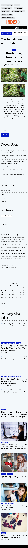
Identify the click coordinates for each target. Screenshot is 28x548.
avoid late (3, 230)
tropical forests (19, 256)
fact (19, 235)
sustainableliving (16, 253)
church (23, 230)
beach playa (8, 230)
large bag (17, 239)
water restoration (18, 258)
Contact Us (4, 194)
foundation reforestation (6, 237)
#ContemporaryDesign (18, 11)
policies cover (20, 244)
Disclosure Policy (6, 198)
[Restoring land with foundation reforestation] (14, 75)
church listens (4, 231)
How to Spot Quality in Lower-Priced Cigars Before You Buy (20, 35)
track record (11, 256)
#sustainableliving (7, 5)
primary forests (7, 247)
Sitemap (3, 201)
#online (17, 5)
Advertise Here (5, 190)
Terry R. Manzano (12, 65)
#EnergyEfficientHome (8, 17)
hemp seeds (14, 237)
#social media (18, 8)
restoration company (18, 247)
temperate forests (4, 256)
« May (3, 303)
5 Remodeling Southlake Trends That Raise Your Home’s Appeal (14, 348)
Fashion (3, 409)
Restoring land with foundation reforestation (14, 59)
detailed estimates (22, 231)
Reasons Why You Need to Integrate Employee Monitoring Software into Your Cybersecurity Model (13, 169)
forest (21, 235)
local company (11, 241)
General (14, 49)
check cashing (19, 230)
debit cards (16, 231)
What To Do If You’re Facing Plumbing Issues (14, 506)
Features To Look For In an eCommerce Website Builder (14, 477)
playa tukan (14, 244)
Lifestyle (18, 376)
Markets (4, 473)
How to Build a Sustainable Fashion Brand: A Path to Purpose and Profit (14, 415)
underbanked (12, 258)
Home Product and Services (8, 343)
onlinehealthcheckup (7, 265)
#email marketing (6, 8)
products (12, 247)
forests (24, 235)
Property (18, 343)
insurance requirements (6, 239)
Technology (4, 442)
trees (15, 256)
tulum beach (6, 258)
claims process (10, 231)
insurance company (21, 237)
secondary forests (7, 250)
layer (24, 239)
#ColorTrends (5, 11)
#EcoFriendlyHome (7, 14)
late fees (21, 239)
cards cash (13, 230)
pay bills (10, 244)
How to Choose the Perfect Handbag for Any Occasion (14, 536)
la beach (13, 239)
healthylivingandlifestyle (8, 267)
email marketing (9, 234)
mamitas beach (18, 241)
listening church (4, 241)
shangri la (13, 250)
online (4, 244)
